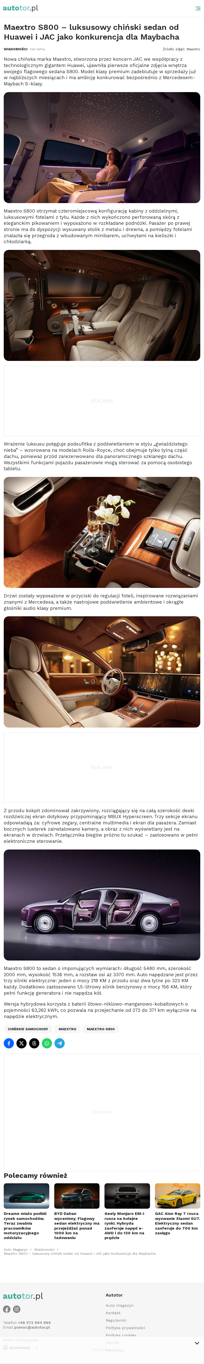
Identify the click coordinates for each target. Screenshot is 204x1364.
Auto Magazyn (16, 1249)
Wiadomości (15, 49)
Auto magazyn (120, 1305)
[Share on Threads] (34, 1043)
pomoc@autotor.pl (32, 1327)
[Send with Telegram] (59, 1043)
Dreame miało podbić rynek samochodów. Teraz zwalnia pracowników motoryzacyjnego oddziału (25, 1225)
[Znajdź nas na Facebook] (6, 1309)
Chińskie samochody (28, 1029)
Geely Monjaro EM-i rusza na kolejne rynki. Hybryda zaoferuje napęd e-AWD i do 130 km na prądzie (124, 1225)
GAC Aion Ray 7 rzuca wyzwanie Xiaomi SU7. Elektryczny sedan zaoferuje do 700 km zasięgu (177, 1223)
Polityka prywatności (125, 1327)
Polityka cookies (121, 1335)
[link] (16, 1249)
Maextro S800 (101, 1029)
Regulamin (116, 1320)
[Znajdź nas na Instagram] (16, 1309)
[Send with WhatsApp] (47, 1043)
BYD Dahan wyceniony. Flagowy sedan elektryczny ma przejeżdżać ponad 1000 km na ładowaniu (77, 1225)
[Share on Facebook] (9, 1043)
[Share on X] (21, 1043)
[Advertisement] (102, 401)
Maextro (67, 1029)
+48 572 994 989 (34, 1322)
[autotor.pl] (20, 8)
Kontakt (113, 1312)
